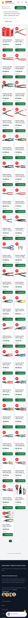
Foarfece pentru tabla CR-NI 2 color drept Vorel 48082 (7, 419)
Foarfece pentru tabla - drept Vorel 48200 (20, 310)
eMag (3, 605)
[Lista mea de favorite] (18, 2)
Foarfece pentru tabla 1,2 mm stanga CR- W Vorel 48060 (7, 365)
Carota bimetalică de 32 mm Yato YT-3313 (7, 41)
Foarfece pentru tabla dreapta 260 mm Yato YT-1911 (20, 445)
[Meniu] (25, 2)
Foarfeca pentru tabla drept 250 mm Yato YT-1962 (20, 149)
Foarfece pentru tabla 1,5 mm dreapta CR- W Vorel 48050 (19, 365)
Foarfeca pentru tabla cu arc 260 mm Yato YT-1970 (7, 122)
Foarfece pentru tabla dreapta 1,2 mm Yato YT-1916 (7, 445)
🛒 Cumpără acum (8, 49)
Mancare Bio (5, 609)
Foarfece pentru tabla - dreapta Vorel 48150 (7, 310)
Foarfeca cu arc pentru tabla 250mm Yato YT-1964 (19, 42)
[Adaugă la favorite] (11, 28)
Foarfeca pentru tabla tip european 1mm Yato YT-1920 (20, 204)
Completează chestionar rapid (20, 7)
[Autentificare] (22, 2)
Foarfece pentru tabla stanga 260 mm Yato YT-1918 (7, 499)
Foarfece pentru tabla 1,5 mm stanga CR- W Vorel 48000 (7, 392)
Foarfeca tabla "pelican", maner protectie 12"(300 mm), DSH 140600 (7, 231)
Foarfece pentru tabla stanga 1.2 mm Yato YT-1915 (20, 472)
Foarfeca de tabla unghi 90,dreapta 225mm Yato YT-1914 (7, 96)
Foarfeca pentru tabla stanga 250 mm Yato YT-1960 (7, 176)
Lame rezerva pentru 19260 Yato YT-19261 (20, 499)
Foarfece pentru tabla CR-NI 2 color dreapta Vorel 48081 (19, 392)
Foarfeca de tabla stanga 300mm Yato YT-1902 (20, 68)
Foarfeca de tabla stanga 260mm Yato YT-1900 (7, 68)
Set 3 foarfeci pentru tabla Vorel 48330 (7, 526)
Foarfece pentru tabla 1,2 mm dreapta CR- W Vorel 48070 (19, 338)
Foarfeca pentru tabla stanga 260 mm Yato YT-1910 (20, 176)
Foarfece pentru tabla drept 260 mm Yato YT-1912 (7, 472)
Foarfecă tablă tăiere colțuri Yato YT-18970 (7, 284)
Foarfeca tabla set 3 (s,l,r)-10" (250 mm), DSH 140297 (20, 257)
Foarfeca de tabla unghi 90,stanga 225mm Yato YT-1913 (20, 96)
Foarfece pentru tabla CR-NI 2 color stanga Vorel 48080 (20, 419)
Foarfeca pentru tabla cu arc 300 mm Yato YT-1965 (20, 122)
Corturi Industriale (6, 601)
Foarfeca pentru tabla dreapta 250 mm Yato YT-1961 (7, 149)
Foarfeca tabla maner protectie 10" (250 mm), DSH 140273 (8, 258)
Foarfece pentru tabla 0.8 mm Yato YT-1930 (7, 337)
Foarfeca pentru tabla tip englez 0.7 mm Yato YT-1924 (7, 204)
